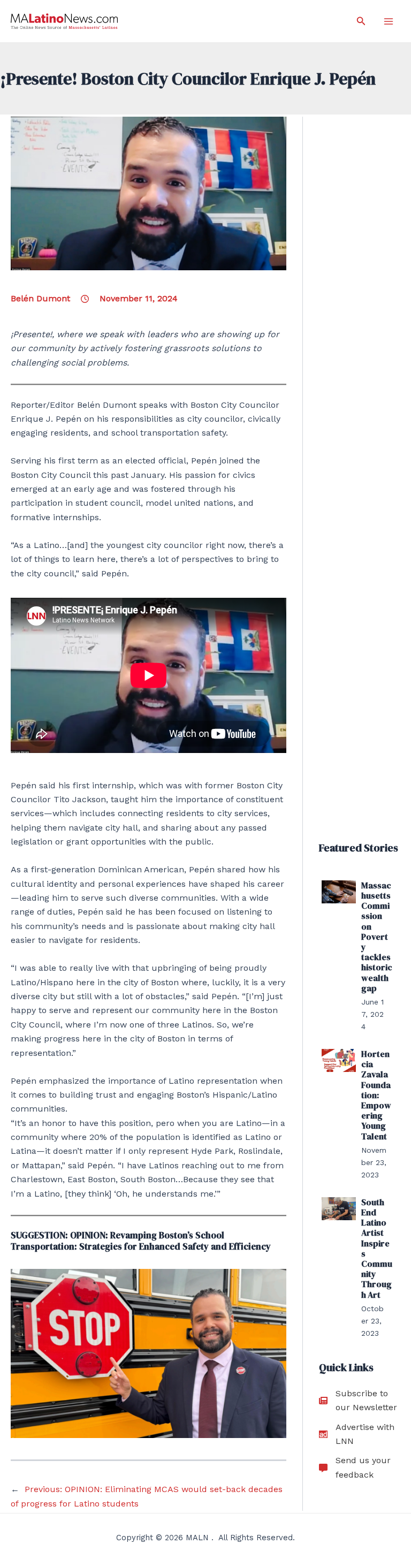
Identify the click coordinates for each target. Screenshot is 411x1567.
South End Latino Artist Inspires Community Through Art (376, 1248)
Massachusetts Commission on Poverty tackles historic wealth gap (376, 936)
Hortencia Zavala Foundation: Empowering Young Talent (376, 1095)
